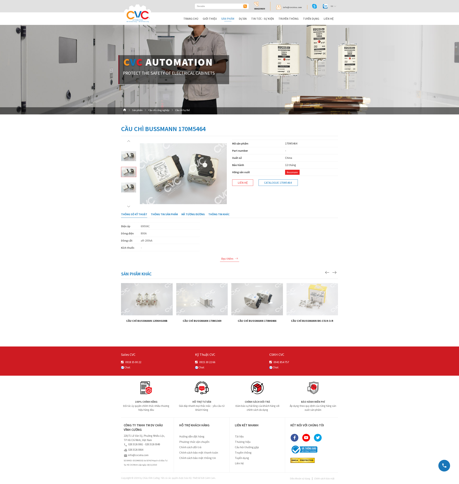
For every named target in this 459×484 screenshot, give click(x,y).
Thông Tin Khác (219, 214)
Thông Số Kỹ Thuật (134, 214)
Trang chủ (190, 18)
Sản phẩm (227, 18)
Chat (127, 367)
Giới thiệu (210, 18)
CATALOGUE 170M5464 (278, 182)
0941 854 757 (281, 362)
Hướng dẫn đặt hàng (191, 436)
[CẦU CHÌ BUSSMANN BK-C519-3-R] (312, 299)
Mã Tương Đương (193, 214)
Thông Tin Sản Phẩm (164, 214)
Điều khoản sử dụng (300, 478)
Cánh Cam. (210, 478)
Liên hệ (328, 18)
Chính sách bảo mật (324, 478)
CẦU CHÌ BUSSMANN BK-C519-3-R (312, 309)
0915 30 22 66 (207, 362)
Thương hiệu (242, 442)
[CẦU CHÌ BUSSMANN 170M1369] (202, 299)
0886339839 (259, 8)
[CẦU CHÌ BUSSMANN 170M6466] (257, 299)
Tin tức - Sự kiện (262, 18)
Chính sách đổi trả (190, 447)
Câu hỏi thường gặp (247, 447)
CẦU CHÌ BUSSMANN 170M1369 (202, 309)
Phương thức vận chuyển (194, 442)
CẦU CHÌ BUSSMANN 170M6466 (257, 309)
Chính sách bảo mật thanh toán (198, 452)
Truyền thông (288, 18)
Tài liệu (239, 436)
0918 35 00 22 (133, 362)
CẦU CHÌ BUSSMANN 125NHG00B (147, 309)
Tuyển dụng (311, 18)
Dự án (243, 18)
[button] (128, 141)
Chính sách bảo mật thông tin (197, 458)
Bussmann (292, 172)
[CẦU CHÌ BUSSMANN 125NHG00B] (147, 299)
